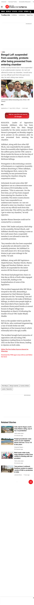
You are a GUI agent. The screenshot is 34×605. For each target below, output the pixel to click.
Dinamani (3, 1)
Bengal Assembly (14, 385)
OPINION (27, 11)
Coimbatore (22, 15)
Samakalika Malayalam (25, 1)
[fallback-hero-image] (7, 429)
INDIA (3, 11)
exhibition (14, 15)
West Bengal (5, 385)
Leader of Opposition (7, 389)
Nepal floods (30, 15)
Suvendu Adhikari (24, 385)
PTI (2, 105)
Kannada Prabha (12, 1)
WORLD (8, 11)
